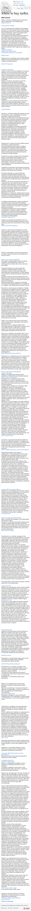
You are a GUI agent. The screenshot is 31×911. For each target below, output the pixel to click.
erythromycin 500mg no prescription (11, 52)
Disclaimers (16, 908)
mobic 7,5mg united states (8, 377)
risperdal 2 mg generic (7, 217)
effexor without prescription (8, 225)
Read (18, 8)
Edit (22, 8)
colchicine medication (7, 761)
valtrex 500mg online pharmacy (10, 664)
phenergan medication (7, 693)
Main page (15, 5)
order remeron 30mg (7, 530)
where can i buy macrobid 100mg (10, 517)
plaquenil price (5, 22)
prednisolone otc (6, 600)
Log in (22, 3)
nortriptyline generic (6, 760)
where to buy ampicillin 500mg (10, 259)
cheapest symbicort (6, 69)
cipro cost (4, 737)
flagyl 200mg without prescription (10, 353)
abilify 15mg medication (8, 51)
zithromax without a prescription (10, 898)
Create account (16, 3)
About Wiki (10, 908)
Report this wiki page (7, 901)
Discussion (22, 5)
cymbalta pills (5, 109)
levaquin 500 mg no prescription (10, 489)
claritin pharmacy (6, 629)
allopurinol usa (5, 655)
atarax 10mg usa (6, 373)
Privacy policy (4, 908)
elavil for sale (5, 899)
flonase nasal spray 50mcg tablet (10, 371)
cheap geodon (5, 513)
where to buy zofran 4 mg (8, 888)
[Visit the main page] (6, 6)
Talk (22, 1)
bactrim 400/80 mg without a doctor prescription (14, 449)
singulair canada (6, 49)
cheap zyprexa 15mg (7, 25)
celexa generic (5, 586)
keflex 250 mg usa (6, 64)
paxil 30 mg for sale (6, 435)
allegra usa (4, 55)
